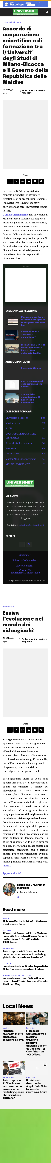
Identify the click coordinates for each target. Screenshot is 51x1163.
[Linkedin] (28, 181)
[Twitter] (16, 181)
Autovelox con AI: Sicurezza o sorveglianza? (30, 334)
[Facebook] (10, 181)
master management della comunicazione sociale (32, 384)
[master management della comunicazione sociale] (12, 385)
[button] (4, 12)
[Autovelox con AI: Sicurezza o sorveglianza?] (12, 335)
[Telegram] (35, 181)
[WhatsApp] (22, 181)
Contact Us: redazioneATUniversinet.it (25, 571)
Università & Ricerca (12, 22)
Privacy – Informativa (24, 560)
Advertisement (24, 565)
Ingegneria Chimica (31, 368)
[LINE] (41, 181)
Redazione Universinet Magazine (34, 91)
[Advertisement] (25, 285)
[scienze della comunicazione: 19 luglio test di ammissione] (12, 398)
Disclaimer (24, 555)
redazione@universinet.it (31, 525)
